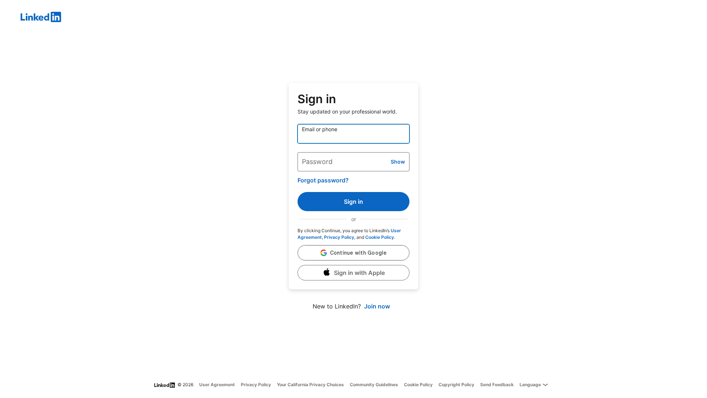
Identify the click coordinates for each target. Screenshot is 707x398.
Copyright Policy (456, 384)
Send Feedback (497, 384)
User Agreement (217, 384)
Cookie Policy (379, 237)
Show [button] (398, 161)
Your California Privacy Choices (310, 384)
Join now (377, 306)
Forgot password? (323, 180)
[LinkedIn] (364, 18)
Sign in (353, 201)
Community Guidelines (374, 384)
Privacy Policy (339, 237)
